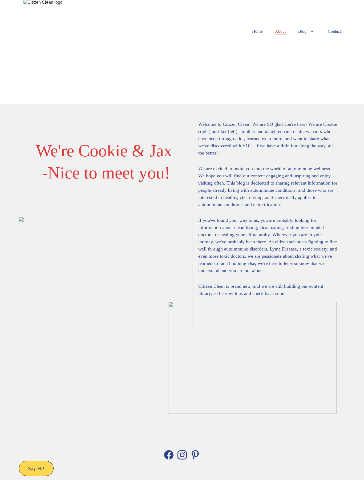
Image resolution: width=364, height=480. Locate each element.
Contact (334, 31)
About (280, 31)
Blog (302, 31)
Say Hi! (36, 468)
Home (257, 31)
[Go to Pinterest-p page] (195, 455)
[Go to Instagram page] (182, 455)
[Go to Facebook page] (168, 455)
